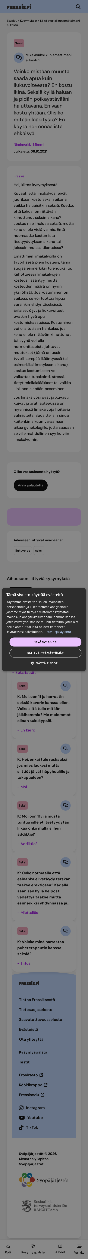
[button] (44, 663)
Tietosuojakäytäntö (57, 632)
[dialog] (44, 629)
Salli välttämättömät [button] (45, 653)
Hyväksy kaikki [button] (45, 642)
